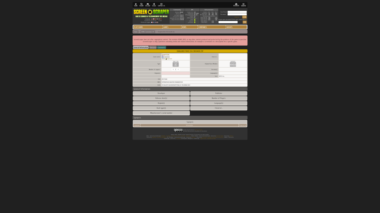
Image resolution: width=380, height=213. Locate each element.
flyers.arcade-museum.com (218, 137)
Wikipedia (163, 136)
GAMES (165, 27)
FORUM (141, 6)
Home (136, 32)
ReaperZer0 (169, 58)
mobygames (188, 136)
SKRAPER (243, 6)
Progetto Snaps (203, 138)
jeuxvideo (173, 136)
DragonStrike (165, 54)
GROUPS (229, 27)
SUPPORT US (161, 6)
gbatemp (231, 136)
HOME (135, 6)
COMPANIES (202, 27)
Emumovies (204, 137)
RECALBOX (236, 6)
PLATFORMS (138, 27)
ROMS (184, 27)
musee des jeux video (211, 138)
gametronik (178, 136)
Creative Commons (198, 129)
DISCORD (147, 6)
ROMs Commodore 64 (147, 32)
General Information (140, 47)
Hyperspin (154, 137)
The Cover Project (219, 136)
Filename (153, 47)
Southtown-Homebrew (161, 137)
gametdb (183, 136)
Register (237, 17)
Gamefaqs (168, 136)
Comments (162, 47)
